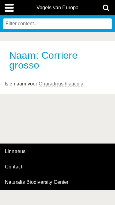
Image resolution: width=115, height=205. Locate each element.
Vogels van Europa (57, 7)
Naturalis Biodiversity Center (37, 182)
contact (13, 166)
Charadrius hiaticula (61, 83)
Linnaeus (15, 151)
